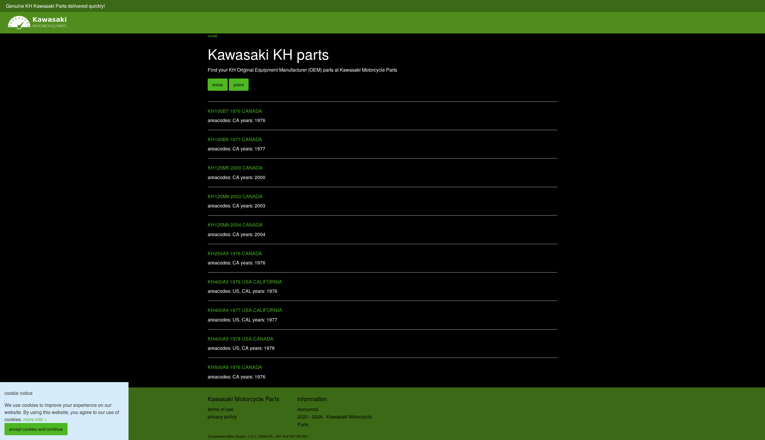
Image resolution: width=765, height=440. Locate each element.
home (213, 35)
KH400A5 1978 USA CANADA (240, 338)
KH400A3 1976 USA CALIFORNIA (245, 281)
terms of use (220, 409)
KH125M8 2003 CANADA (235, 196)
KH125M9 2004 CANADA (235, 224)
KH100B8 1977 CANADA (235, 139)
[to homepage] (37, 22)
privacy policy (222, 416)
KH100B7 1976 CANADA (235, 110)
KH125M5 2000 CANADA (235, 167)
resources (307, 409)
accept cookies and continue (36, 429)
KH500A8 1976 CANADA (235, 367)
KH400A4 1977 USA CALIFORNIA (245, 310)
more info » (35, 419)
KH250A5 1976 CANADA (235, 253)
